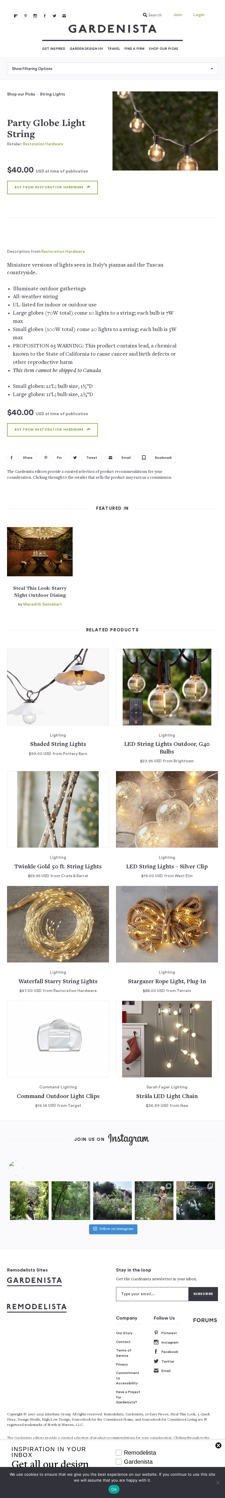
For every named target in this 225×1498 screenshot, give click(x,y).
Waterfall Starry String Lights (58, 982)
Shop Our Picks (163, 48)
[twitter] (54, 16)
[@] (24, 1168)
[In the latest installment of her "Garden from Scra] (112, 1200)
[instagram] (35, 16)
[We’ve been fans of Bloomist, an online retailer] (29, 1200)
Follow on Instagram (116, 1229)
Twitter (167, 1361)
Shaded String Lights (58, 745)
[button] (151, 15)
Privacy (122, 1364)
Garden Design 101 (86, 48)
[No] (218, 1482)
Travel (113, 48)
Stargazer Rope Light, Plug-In (167, 982)
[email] (64, 16)
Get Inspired (53, 48)
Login (198, 15)
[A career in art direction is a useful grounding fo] (195, 1200)
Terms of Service (124, 1353)
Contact (123, 1342)
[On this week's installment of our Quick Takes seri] (154, 1200)
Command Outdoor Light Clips (58, 1097)
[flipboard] (16, 16)
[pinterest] (25, 16)
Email (166, 1371)
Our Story (124, 1333)
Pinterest (169, 1333)
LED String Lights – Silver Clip (167, 867)
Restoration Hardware (43, 144)
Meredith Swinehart (42, 604)
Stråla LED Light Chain (167, 1097)
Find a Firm (134, 48)
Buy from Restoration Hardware (49, 187)
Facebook (169, 1352)
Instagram (169, 1342)
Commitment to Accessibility (127, 1378)
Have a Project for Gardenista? (128, 1397)
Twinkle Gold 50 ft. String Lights (58, 867)
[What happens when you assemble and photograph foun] (71, 1200)
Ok (114, 1489)
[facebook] (45, 16)
